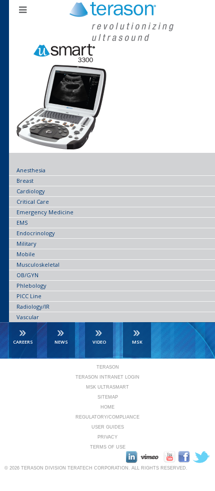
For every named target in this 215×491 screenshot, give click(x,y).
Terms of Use (108, 447)
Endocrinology (35, 233)
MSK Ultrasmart (107, 387)
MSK (137, 342)
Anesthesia (31, 170)
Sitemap (108, 397)
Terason (107, 367)
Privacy (108, 437)
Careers (23, 342)
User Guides (108, 427)
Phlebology (31, 285)
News (61, 342)
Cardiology (30, 191)
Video (99, 342)
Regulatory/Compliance (108, 417)
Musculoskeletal (38, 264)
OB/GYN (27, 275)
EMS (22, 222)
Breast (25, 180)
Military (26, 243)
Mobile (25, 254)
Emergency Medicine (45, 212)
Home (107, 407)
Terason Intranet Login (108, 377)
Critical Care (32, 201)
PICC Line (29, 296)
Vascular (27, 317)
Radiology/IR (33, 306)
